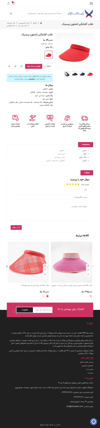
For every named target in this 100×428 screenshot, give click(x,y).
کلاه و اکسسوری (24, 23)
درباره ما (90, 373)
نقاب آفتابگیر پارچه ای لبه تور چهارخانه (35, 285)
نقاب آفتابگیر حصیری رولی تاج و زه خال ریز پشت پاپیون (71, 285)
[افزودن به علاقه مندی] (88, 270)
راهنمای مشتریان (87, 366)
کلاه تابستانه (11, 23)
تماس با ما (89, 369)
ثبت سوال (16, 227)
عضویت (25, 309)
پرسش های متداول (86, 362)
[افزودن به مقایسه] (88, 274)
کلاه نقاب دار (22, 25)
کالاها (35, 23)
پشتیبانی (31, 79)
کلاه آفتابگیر (11, 25)
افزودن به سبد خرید (33, 66)
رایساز (42, 424)
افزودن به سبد (88, 266)
